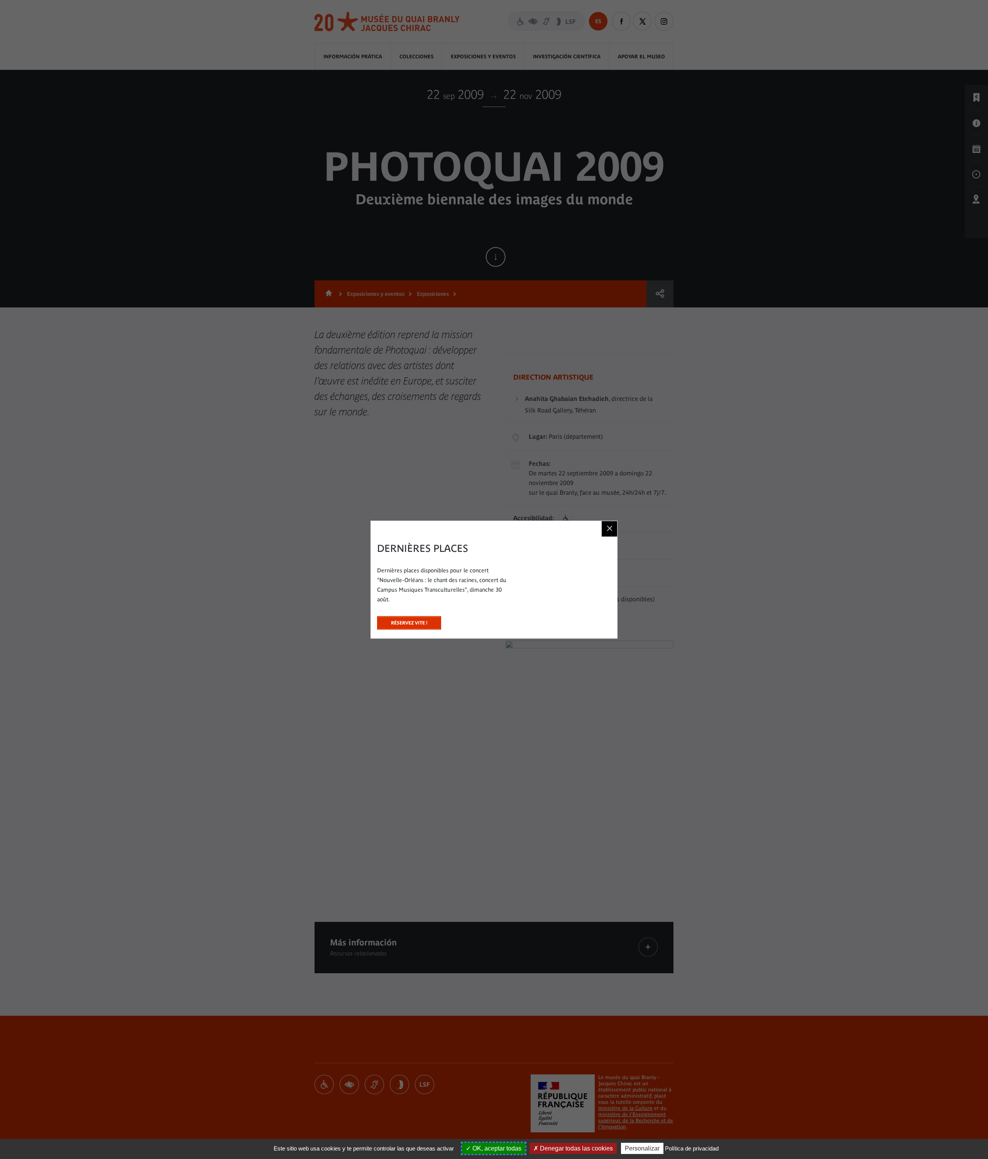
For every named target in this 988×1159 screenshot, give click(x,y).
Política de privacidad (692, 1148)
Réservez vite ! (409, 621)
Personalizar (642, 1148)
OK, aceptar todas (496, 1148)
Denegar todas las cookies (575, 1148)
